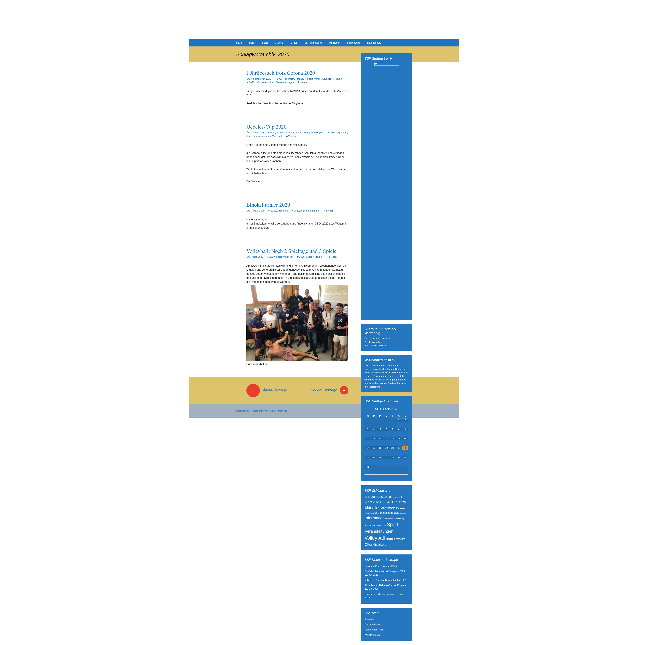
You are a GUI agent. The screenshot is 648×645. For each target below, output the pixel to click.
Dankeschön (385, 512)
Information (262, 82)
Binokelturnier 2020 (268, 204)
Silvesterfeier (380, 526)
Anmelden (369, 619)
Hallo (239, 42)
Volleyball (338, 78)
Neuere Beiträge (328, 390)
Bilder (294, 42)
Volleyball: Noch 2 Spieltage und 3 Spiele (291, 250)
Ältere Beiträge (269, 390)
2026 (402, 502)
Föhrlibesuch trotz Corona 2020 (280, 72)
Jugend (279, 42)
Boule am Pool (372, 566)
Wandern (400, 538)
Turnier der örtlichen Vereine (379, 594)
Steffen (330, 210)
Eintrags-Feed (372, 624)
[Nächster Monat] (405, 409)
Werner (304, 82)
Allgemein (289, 78)
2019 (383, 497)
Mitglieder (334, 42)
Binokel (316, 210)
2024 (385, 502)
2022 (368, 502)
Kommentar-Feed (373, 629)
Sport (265, 42)
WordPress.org (372, 635)
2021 (398, 497)
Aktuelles (372, 508)
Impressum (353, 42)
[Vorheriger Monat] (367, 409)
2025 (394, 502)
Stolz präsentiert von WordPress (270, 410)
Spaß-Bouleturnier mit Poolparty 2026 (384, 571)
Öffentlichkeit (375, 544)
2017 (367, 496)
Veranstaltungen (323, 78)
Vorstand (390, 538)
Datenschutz (374, 42)
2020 (279, 78)
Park (251, 42)
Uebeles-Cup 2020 (266, 126)
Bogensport (370, 513)
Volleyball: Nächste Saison (378, 580)
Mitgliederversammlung (394, 519)
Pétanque (300, 78)
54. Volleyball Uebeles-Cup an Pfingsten (385, 585)
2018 (375, 497)
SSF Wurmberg (313, 42)
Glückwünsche (399, 513)
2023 (377, 502)
